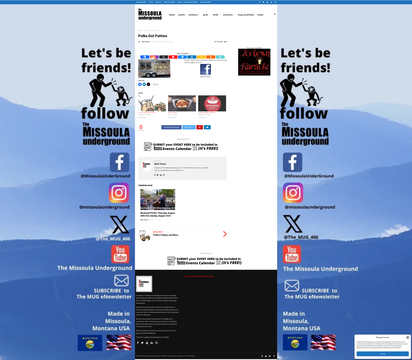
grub (205, 15)
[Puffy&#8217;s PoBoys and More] (152, 103)
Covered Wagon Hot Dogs (206, 112)
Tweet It (190, 127)
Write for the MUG (169, 2)
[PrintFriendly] (220, 57)
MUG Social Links (246, 15)
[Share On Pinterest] (199, 127)
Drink (215, 15)
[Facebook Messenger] (182, 57)
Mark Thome (146, 41)
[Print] (210, 57)
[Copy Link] (201, 57)
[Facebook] (144, 57)
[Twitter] (142, 342)
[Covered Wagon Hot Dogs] (212, 103)
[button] (408, 337)
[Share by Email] (207, 127)
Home (151, 2)
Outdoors (193, 15)
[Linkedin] (271, 2)
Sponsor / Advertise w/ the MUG (188, 2)
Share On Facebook (172, 127)
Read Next (158, 232)
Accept (382, 354)
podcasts (228, 15)
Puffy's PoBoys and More (165, 235)
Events (181, 15)
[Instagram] (275, 2)
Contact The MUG (205, 2)
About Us (158, 2)
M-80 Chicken (172, 112)
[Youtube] (267, 2)
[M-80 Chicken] (182, 103)
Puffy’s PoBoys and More (146, 112)
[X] (163, 57)
